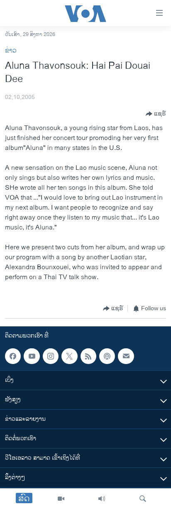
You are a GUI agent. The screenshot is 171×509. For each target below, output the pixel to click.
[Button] (156, 114)
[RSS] (88, 356)
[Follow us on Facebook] (13, 356)
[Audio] (101, 498)
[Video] (61, 498)
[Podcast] (107, 356)
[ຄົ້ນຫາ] (142, 498)
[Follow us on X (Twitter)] (69, 356)
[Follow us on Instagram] (51, 356)
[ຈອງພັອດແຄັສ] (126, 356)
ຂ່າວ (11, 50)
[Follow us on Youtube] (31, 356)
